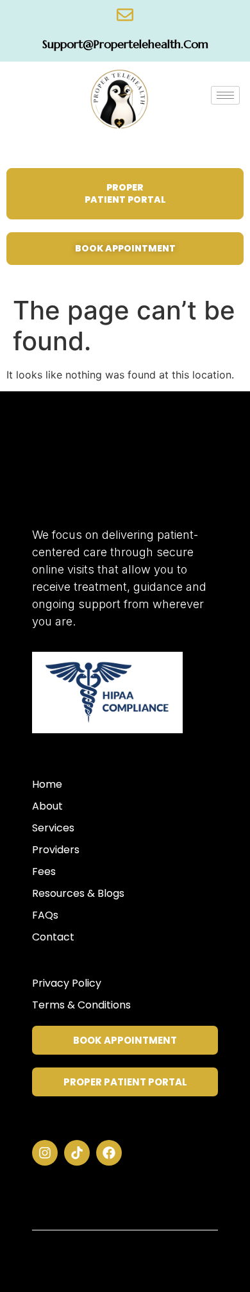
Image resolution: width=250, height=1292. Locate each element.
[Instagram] (45, 1153)
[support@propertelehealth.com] (125, 14)
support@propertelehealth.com (125, 44)
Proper (100, 484)
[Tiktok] (77, 1153)
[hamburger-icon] (225, 95)
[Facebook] (109, 1153)
